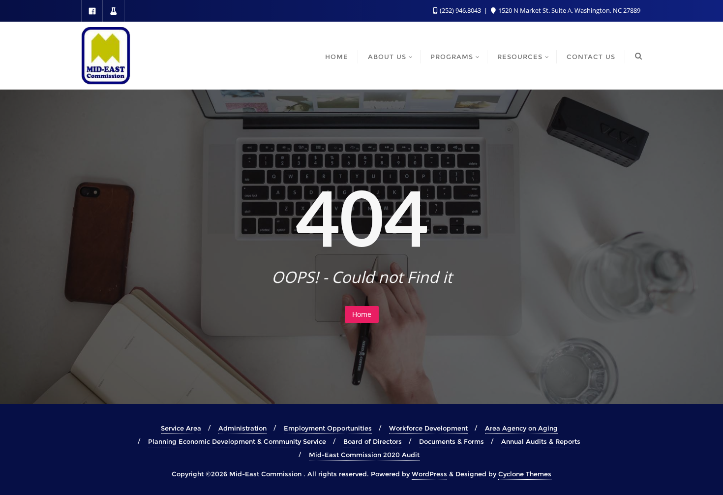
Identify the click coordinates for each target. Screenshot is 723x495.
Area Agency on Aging (521, 428)
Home (361, 314)
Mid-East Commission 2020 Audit (364, 455)
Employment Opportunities (328, 428)
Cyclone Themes (524, 474)
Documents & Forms (451, 441)
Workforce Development (428, 428)
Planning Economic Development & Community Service (237, 441)
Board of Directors (372, 441)
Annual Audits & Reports (540, 441)
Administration (242, 428)
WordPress (429, 474)
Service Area (181, 428)
